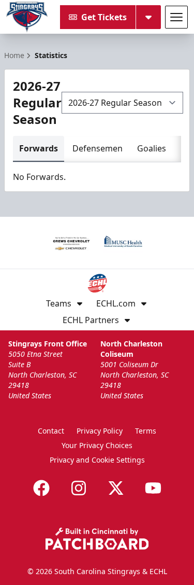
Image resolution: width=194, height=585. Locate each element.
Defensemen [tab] (97, 148)
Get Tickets (104, 17)
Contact (51, 431)
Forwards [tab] (38, 148)
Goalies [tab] (151, 148)
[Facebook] (41, 488)
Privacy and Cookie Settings (97, 460)
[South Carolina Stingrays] (27, 17)
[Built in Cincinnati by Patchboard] (97, 538)
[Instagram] (78, 488)
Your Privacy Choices (97, 445)
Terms (145, 431)
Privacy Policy (100, 431)
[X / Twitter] (115, 488)
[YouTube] (153, 488)
